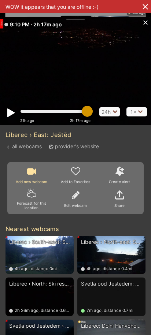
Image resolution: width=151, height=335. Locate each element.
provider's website (77, 146)
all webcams (27, 146)
